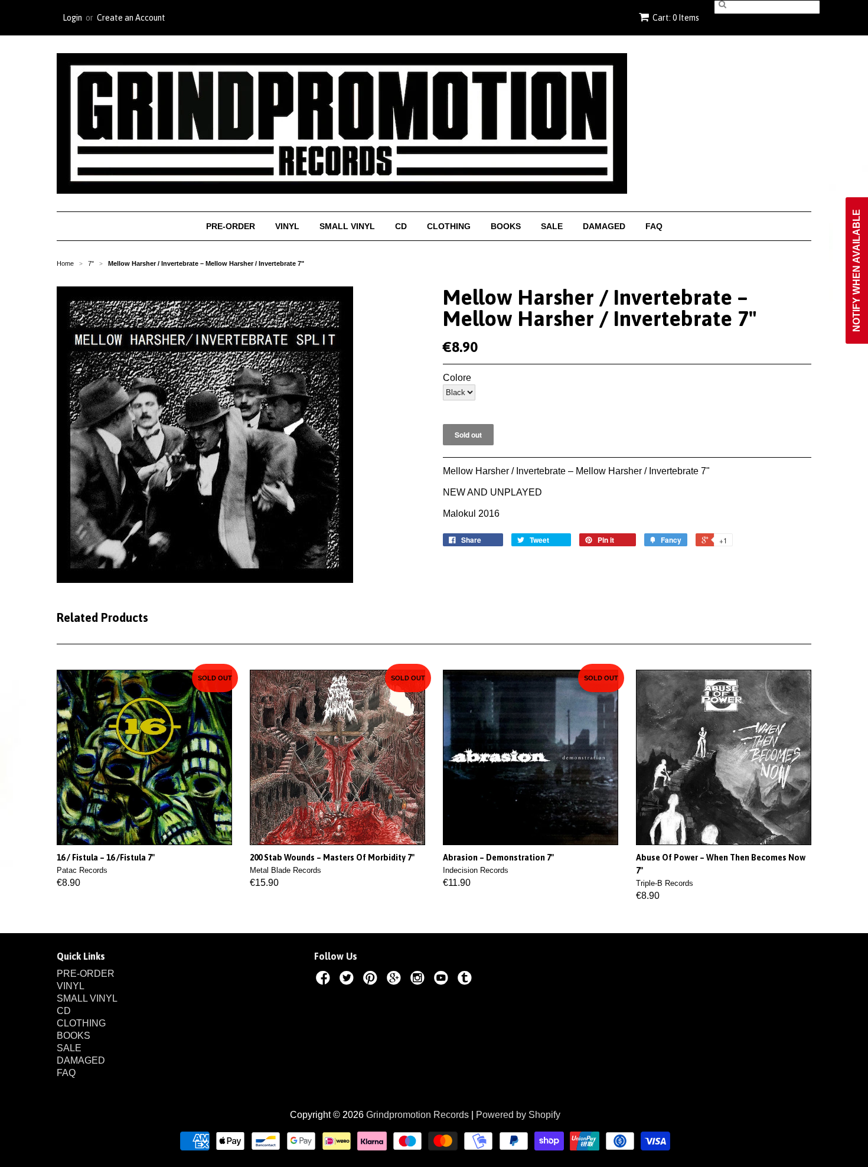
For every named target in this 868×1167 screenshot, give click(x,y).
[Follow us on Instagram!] (419, 980)
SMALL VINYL (347, 226)
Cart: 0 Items (675, 17)
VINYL (287, 226)
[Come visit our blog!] (466, 980)
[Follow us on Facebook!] (325, 980)
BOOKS (506, 226)
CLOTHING (449, 226)
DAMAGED (604, 226)
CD (401, 226)
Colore (457, 378)
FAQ (654, 226)
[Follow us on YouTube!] (443, 980)
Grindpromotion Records (417, 1115)
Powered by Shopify (518, 1115)
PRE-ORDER (230, 226)
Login (72, 17)
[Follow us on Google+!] (395, 980)
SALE (552, 226)
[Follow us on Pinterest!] (372, 980)
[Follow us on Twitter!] (348, 980)
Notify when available (856, 270)
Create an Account (131, 17)
